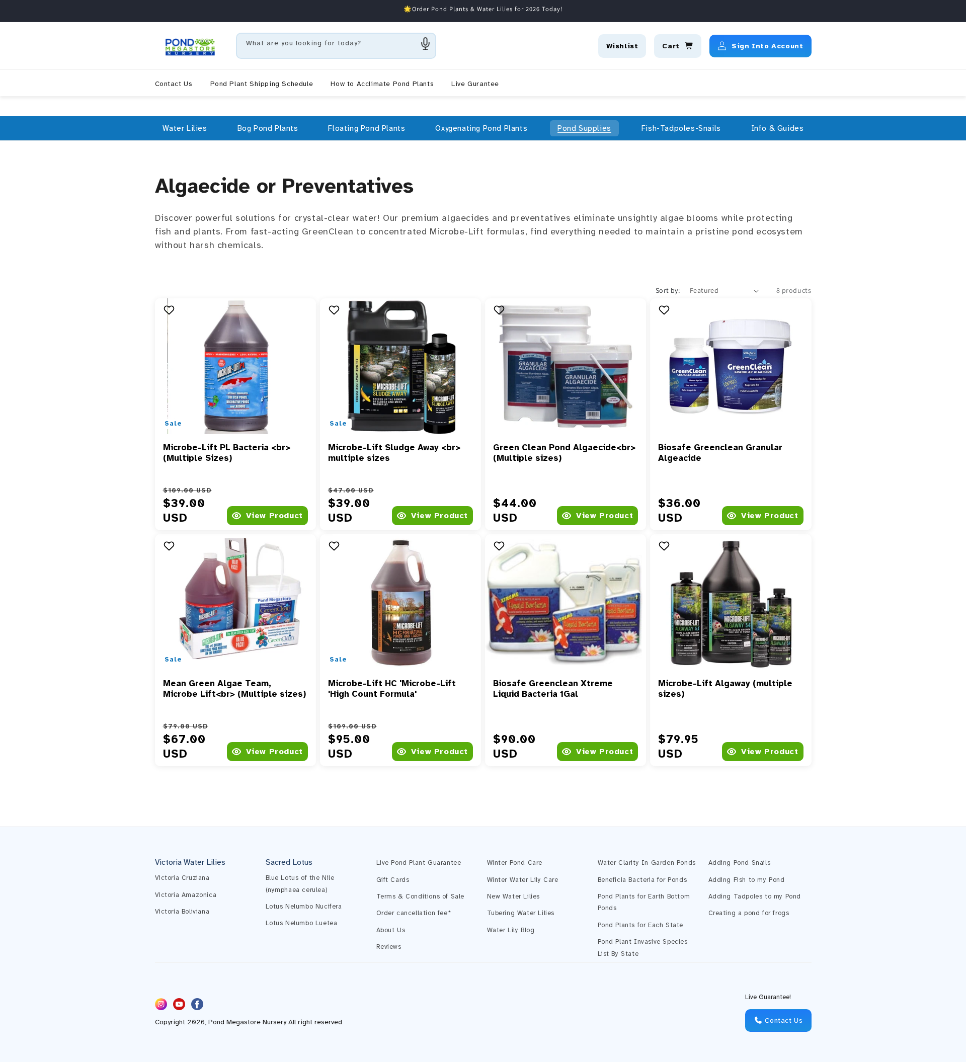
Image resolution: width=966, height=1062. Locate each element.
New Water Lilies (513, 896)
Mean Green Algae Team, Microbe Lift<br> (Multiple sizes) (234, 688)
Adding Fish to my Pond (746, 880)
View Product (274, 516)
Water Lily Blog (511, 930)
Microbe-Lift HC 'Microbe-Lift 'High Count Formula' (392, 688)
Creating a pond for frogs (748, 913)
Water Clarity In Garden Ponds (647, 863)
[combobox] (336, 46)
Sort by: (668, 290)
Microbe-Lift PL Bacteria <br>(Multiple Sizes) (226, 452)
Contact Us (783, 1020)
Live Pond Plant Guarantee (418, 863)
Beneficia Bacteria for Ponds (642, 880)
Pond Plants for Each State (641, 925)
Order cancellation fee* (413, 913)
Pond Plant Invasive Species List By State (643, 947)
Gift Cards (393, 880)
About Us (391, 930)
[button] (185, 128)
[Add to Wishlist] (170, 309)
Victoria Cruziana (182, 878)
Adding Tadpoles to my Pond (754, 896)
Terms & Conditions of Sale (420, 896)
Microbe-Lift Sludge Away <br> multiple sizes (394, 452)
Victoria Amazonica (186, 895)
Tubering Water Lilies (521, 913)
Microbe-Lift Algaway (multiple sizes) (725, 688)
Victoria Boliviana (182, 912)
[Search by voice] (426, 43)
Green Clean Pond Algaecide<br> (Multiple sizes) (564, 452)
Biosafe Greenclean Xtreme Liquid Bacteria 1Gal (553, 688)
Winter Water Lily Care (522, 880)
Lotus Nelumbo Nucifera (304, 907)
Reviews (388, 947)
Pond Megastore (234, 1022)
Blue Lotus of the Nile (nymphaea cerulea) (300, 883)
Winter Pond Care (515, 863)
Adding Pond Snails (739, 863)
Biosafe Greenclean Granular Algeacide (720, 452)
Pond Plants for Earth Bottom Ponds (644, 902)
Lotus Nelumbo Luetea (302, 923)
